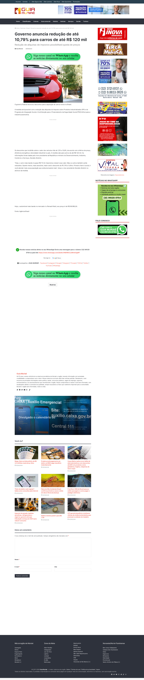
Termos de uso (75, 669)
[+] (20, 662)
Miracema (106, 656)
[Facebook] (20, 390)
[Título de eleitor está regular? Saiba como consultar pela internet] (26, 480)
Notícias (62, 21)
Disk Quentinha (66, 1)
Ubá (74, 657)
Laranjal (46, 656)
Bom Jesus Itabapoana (110, 647)
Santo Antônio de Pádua (110, 662)
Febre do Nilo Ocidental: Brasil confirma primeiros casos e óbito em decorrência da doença (52, 491)
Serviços (70, 21)
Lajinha (46, 654)
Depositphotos (119, 175)
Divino (16, 650)
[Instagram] (27, 390)
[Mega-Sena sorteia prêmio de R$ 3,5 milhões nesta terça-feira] (26, 452)
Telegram (66, 263)
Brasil (28, 28)
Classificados (27, 21)
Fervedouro (18, 656)
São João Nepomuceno (80, 653)
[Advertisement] (53, 135)
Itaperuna (106, 654)
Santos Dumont (78, 651)
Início (17, 28)
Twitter (85, 263)
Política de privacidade (88, 669)
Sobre (68, 669)
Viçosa (75, 659)
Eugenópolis (18, 654)
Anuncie (18, 1)
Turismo (85, 21)
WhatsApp (56, 266)
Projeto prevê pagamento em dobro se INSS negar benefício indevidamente (51, 463)
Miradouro (18, 660)
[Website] (18, 390)
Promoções (76, 1)
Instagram (51, 263)
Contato (25, 1)
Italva (104, 652)
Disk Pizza (57, 1)
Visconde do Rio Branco (80, 662)
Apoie (98, 669)
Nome (17, 559)
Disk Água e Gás (37, 1)
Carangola (18, 647)
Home (18, 21)
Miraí (16, 658)
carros (53, 285)
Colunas (35, 21)
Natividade (106, 658)
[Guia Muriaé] (25, 11)
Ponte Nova (77, 647)
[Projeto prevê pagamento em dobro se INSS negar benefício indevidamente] (53, 452)
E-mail (17, 567)
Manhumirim (77, 643)
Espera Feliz (18, 652)
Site (55, 567)
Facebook (43, 263)
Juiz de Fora (48, 652)
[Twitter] (22, 390)
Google (58, 263)
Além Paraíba (48, 647)
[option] (53, 415)
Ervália (46, 660)
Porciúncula (106, 660)
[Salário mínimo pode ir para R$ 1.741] (53, 506)
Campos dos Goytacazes (110, 650)
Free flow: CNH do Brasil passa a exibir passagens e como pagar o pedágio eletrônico (79, 491)
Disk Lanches (48, 1)
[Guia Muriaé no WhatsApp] (53, 57)
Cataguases (47, 650)
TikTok (79, 263)
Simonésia (76, 655)
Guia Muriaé (19, 48)
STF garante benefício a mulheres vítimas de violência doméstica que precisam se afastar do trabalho (79, 515)
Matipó (75, 645)
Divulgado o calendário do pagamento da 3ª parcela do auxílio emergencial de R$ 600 (38, 415)
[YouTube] (25, 390)
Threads (73, 263)
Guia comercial (45, 21)
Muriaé (17, 662)
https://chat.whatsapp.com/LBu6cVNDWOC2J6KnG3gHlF (59, 253)
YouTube (49, 266)
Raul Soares (77, 649)
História (55, 21)
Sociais (78, 21)
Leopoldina (47, 658)
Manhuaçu (47, 662)
